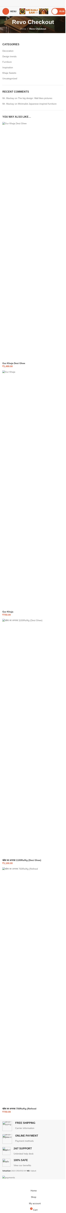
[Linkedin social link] (37, 3)
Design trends (9, 56)
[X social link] (29, 3)
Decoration (7, 51)
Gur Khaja (7, 611)
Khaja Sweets (9, 73)
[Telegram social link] (41, 3)
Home (23, 28)
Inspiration (7, 67)
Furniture (7, 62)
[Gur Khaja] (33, 490)
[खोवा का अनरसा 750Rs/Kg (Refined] (33, 987)
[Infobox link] (33, 1126)
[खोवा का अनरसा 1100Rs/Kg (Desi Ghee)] (33, 738)
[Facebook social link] (25, 3)
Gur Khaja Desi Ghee (13, 363)
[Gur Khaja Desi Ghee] (33, 241)
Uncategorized (9, 78)
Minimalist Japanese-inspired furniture (37, 103)
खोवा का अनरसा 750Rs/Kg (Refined (19, 1108)
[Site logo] (34, 11)
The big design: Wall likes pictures (35, 98)
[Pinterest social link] (33, 3)
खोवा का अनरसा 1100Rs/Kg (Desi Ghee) (21, 860)
